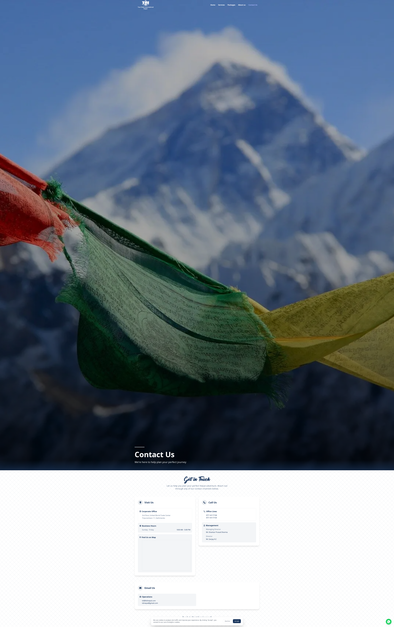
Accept (237, 621)
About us (242, 5)
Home (212, 5)
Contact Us (252, 5)
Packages (231, 5)
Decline (227, 621)
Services (221, 5)
